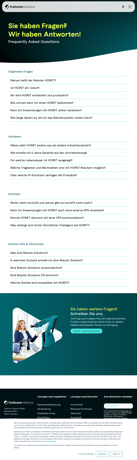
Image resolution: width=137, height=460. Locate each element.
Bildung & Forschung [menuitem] (81, 409)
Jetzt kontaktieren (86, 331)
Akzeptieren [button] (102, 454)
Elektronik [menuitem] (76, 413)
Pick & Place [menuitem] (43, 417)
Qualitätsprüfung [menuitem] (46, 413)
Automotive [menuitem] (77, 404)
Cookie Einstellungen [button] (86, 454)
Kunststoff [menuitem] (76, 417)
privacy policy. (51, 441)
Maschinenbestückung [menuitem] (48, 404)
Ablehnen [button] (116, 454)
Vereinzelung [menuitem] (44, 409)
